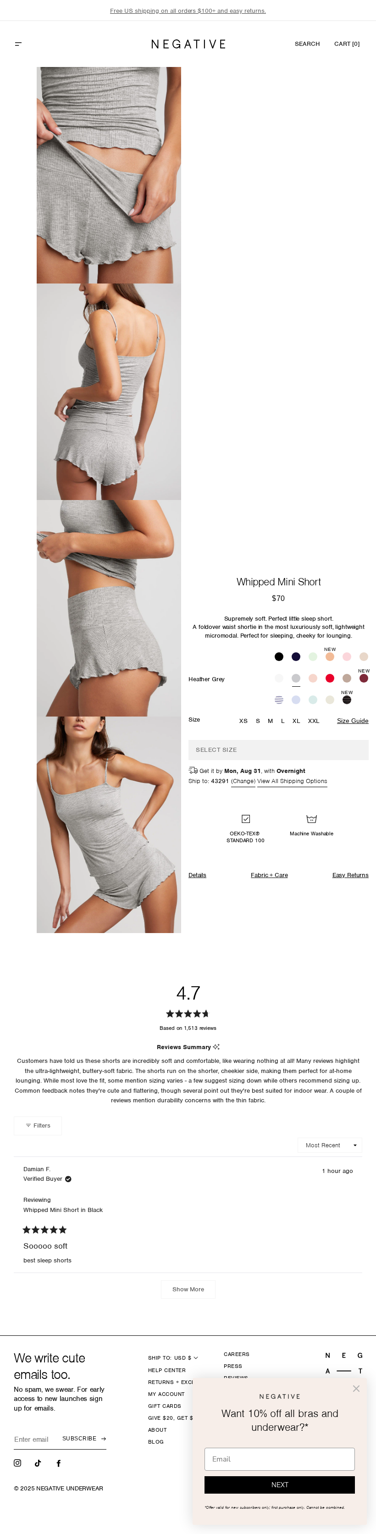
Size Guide (353, 720)
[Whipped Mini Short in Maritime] (279, 701)
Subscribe (79, 1438)
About (157, 1430)
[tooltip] (216, 1047)
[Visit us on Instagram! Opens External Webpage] (18, 1462)
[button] (38, 44)
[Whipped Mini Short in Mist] (313, 701)
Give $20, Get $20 (174, 1418)
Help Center (167, 1370)
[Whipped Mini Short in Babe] (347, 657)
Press (233, 1366)
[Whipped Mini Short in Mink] (347, 679)
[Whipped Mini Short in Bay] (313, 657)
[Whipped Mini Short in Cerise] (330, 679)
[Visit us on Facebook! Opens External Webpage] (59, 1462)
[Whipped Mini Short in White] (279, 679)
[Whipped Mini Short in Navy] (296, 657)
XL (296, 721)
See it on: (151, 89)
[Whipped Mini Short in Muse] (296, 701)
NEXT (279, 1485)
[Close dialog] (356, 1388)
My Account (166, 1394)
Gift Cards (165, 1406)
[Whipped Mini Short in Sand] (364, 657)
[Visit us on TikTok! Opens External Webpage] (39, 1462)
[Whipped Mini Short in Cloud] (330, 701)
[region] (188, 11)
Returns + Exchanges (181, 1382)
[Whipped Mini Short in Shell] (313, 679)
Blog (156, 1442)
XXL (314, 721)
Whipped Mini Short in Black (63, 1210)
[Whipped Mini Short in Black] (279, 657)
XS (243, 721)
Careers (236, 1354)
